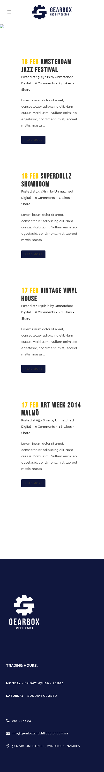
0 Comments (45, 83)
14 (65, 83)
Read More (33, 140)
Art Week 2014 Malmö (51, 409)
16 (65, 426)
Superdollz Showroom (46, 180)
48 (65, 312)
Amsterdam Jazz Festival (46, 66)
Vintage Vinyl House (49, 295)
